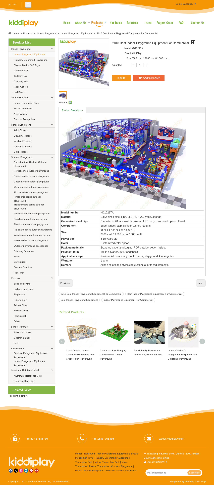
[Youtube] (36, 470)
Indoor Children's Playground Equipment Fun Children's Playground (150, 354)
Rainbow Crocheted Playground (111, 457)
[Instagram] (21, 470)
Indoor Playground (21, 49)
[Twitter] (16, 470)
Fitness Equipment (21, 124)
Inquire (121, 78)
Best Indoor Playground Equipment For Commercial (154, 294)
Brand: (128, 53)
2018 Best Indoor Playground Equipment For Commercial (91, 294)
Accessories (17, 348)
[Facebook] (11, 470)
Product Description (72, 110)
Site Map (201, 481)
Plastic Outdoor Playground (89, 470)
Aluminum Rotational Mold (25, 370)
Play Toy (15, 278)
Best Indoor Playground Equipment (79, 300)
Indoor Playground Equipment (112, 453)
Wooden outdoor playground (121, 470)
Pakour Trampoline (99, 466)
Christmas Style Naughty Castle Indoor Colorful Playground (82, 354)
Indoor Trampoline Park (107, 462)
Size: (129, 58)
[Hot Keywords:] (28, 5)
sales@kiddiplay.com (171, 438)
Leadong (189, 481)
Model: (128, 48)
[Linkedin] (26, 470)
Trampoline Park (19, 97)
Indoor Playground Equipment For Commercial (128, 300)
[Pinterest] (31, 470)
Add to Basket (151, 78)
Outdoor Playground (21, 157)
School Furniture (20, 326)
